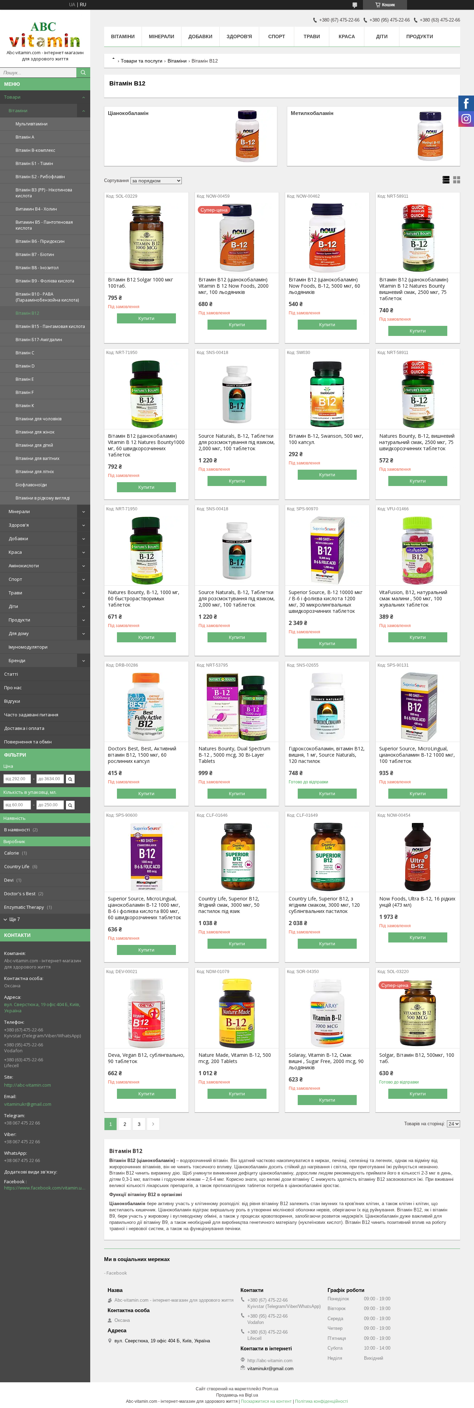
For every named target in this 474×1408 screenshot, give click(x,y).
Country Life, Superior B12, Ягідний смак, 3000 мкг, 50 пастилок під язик (229, 905)
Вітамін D (25, 366)
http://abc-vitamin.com (27, 1085)
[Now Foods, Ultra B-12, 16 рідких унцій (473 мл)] (418, 857)
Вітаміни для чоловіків (38, 419)
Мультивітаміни (32, 124)
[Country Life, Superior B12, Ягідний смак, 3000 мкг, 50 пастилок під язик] (237, 857)
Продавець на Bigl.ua (237, 1395)
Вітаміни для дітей (34, 445)
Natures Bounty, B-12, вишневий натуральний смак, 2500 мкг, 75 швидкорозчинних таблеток (417, 442)
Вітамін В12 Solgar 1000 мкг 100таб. (140, 283)
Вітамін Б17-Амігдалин (39, 340)
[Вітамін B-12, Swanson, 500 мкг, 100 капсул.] (327, 394)
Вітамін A (25, 137)
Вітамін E (25, 379)
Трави (15, 593)
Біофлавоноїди (31, 485)
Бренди (17, 660)
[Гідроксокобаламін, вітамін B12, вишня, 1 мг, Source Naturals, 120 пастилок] (327, 707)
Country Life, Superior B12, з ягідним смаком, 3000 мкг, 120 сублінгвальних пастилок (324, 905)
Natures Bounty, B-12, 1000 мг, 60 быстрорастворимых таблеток (143, 598)
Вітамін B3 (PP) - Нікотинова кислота (44, 193)
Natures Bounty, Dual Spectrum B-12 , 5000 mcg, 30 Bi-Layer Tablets (234, 755)
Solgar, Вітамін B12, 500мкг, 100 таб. (416, 1058)
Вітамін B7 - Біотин (35, 254)
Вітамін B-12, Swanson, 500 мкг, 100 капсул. (326, 439)
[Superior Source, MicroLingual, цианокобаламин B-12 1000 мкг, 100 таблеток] (418, 707)
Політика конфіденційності (321, 1401)
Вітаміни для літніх (35, 472)
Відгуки (12, 701)
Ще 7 (14, 919)
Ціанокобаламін (128, 113)
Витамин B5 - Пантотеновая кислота (44, 225)
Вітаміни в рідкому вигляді (43, 498)
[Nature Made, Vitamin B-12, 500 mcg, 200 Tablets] (237, 1013)
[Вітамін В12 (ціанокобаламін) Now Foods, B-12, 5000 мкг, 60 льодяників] (327, 238)
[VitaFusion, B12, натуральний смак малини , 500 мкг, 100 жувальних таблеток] (418, 550)
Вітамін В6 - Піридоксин (40, 241)
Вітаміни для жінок (35, 432)
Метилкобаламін (312, 113)
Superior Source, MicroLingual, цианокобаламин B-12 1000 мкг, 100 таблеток (417, 755)
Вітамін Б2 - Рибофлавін (40, 177)
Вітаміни (18, 110)
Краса (15, 552)
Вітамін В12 (27, 313)
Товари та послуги (141, 61)
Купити (146, 318)
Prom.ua (270, 1388)
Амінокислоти (24, 565)
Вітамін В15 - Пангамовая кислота (50, 326)
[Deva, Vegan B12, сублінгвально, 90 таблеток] (146, 1013)
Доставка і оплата (24, 728)
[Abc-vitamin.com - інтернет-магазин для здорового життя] (45, 32)
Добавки (18, 538)
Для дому (19, 633)
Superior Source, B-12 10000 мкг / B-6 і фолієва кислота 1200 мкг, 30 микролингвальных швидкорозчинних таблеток (326, 601)
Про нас (13, 687)
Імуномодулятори (28, 647)
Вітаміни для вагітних (37, 458)
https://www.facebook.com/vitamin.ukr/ (45, 1188)
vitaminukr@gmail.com (27, 1104)
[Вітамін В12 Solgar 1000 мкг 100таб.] (146, 238)
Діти (13, 606)
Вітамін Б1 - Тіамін (34, 163)
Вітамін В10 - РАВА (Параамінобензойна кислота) (47, 297)
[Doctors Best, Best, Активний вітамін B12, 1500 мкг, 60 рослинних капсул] (146, 707)
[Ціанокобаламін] (247, 136)
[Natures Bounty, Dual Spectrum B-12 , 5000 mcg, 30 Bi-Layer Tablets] (237, 707)
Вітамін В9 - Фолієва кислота (45, 281)
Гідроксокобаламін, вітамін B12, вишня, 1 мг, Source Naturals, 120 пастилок (327, 755)
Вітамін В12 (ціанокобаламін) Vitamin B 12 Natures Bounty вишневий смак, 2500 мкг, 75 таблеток (413, 289)
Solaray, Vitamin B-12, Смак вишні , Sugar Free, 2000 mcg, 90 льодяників (326, 1061)
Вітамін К (25, 406)
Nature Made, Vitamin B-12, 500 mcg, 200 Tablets (234, 1058)
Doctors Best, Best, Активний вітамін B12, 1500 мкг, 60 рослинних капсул (142, 755)
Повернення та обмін (28, 742)
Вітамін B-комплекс (35, 150)
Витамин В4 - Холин (36, 209)
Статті (11, 674)
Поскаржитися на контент (266, 1401)
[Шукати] (83, 72)
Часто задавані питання (31, 714)
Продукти (19, 620)
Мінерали (19, 511)
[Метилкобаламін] (430, 136)
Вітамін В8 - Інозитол (37, 268)
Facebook (117, 1273)
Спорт (15, 579)
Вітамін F (25, 392)
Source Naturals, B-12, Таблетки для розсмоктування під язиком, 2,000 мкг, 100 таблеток (236, 442)
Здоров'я (19, 525)
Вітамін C (25, 353)
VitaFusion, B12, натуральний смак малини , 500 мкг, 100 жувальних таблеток (413, 598)
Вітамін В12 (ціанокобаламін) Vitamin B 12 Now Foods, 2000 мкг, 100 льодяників (233, 286)
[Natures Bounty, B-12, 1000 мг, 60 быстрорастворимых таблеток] (146, 550)
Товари (12, 97)
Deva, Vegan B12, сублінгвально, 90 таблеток (146, 1058)
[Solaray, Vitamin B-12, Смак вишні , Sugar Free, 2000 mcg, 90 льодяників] (327, 1013)
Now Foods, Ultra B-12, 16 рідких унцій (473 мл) (417, 902)
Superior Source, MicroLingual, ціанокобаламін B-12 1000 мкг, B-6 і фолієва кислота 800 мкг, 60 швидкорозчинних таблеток (144, 908)
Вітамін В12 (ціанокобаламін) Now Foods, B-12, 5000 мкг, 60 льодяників (324, 286)
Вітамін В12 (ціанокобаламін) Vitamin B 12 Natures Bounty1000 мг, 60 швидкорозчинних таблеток (146, 445)
